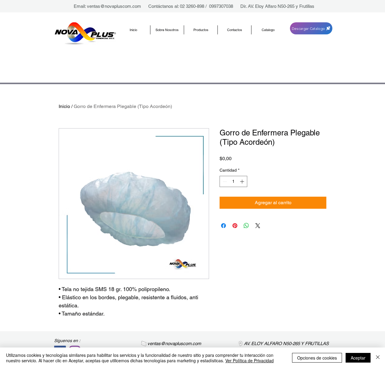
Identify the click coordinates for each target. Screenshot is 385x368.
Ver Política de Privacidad (249, 360)
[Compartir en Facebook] (223, 225)
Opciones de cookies (317, 358)
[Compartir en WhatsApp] (246, 225)
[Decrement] (224, 181)
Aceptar (358, 358)
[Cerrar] (377, 357)
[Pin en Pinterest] (235, 225)
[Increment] (242, 181)
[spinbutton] (233, 181)
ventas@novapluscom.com (114, 6)
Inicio (64, 106)
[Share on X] (257, 225)
